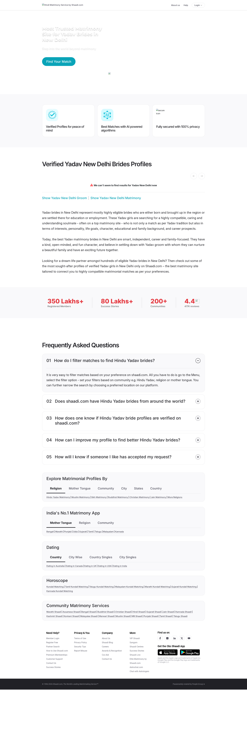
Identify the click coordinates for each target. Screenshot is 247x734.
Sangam (133, 642)
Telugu (98, 531)
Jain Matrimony (158, 497)
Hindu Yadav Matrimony (58, 497)
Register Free (52, 642)
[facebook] (160, 638)
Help (186, 5)
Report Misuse (80, 651)
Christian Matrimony (139, 497)
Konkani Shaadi (71, 616)
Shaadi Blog (107, 642)
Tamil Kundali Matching (76, 586)
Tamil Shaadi (166, 616)
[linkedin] (174, 638)
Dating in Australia (55, 566)
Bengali (50, 531)
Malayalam (108, 531)
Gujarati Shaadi (154, 612)
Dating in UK (90, 566)
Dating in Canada (74, 566)
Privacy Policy (80, 642)
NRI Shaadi (137, 616)
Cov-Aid (105, 655)
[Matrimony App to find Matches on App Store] (168, 652)
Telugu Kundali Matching (101, 586)
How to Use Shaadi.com (57, 651)
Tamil (90, 531)
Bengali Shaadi (88, 612)
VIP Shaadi (135, 638)
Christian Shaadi (123, 612)
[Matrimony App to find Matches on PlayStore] (190, 652)
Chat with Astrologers (139, 671)
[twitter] (181, 638)
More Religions (175, 497)
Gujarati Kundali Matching (184, 586)
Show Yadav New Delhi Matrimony (115, 198)
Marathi (59, 531)
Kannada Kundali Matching (59, 591)
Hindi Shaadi (139, 612)
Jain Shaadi (168, 612)
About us (175, 5)
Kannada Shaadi (184, 612)
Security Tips (80, 646)
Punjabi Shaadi (151, 616)
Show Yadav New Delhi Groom (64, 198)
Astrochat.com (136, 667)
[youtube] (189, 638)
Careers (105, 646)
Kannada (119, 531)
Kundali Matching (55, 586)
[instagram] (167, 638)
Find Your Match (58, 61)
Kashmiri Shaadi (54, 616)
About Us (106, 638)
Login (197, 5)
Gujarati (83, 531)
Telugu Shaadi (180, 616)
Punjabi (68, 531)
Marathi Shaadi (53, 612)
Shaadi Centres (136, 646)
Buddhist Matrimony (118, 497)
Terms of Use (80, 638)
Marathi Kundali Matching (157, 586)
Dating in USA (104, 566)
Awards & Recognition (112, 651)
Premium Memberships (56, 655)
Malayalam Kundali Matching (129, 586)
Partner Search (53, 646)
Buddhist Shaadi (106, 612)
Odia (75, 531)
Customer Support (54, 659)
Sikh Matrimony (99, 497)
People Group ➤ (198, 684)
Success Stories (53, 667)
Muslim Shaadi (123, 616)
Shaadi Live (135, 655)
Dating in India (120, 566)
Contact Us (51, 663)
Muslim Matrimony (81, 497)
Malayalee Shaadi (89, 616)
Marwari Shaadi (106, 616)
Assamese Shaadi (71, 612)
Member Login (52, 638)
